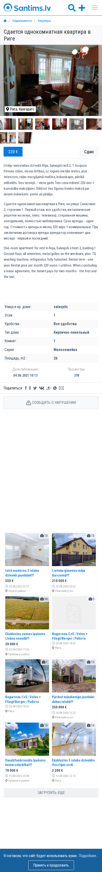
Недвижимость (22, 21)
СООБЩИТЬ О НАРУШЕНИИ (53, 402)
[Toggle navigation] (93, 7)
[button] (4, 80)
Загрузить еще (51, 792)
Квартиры (44, 21)
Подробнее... (88, 856)
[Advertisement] (51, 475)
